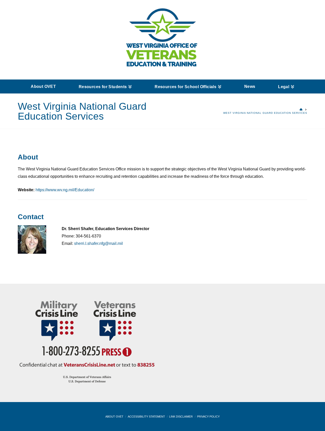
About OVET (114, 416)
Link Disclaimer (181, 416)
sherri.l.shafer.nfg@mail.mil (98, 243)
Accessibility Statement (146, 416)
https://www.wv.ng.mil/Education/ (65, 190)
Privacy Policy (208, 416)
